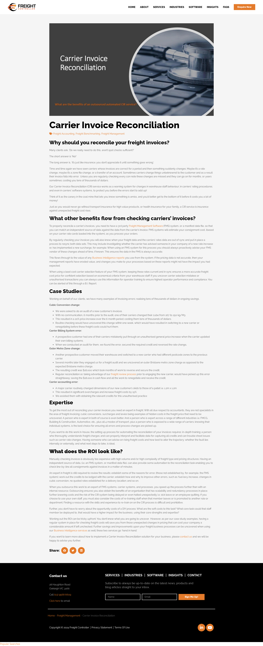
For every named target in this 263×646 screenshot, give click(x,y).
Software (195, 7)
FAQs (226, 7)
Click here (54, 600)
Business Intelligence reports (108, 257)
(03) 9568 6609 (62, 594)
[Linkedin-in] (201, 627)
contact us (186, 536)
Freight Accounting (63, 133)
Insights (212, 7)
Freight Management (112, 133)
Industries (177, 7)
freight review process (123, 374)
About (144, 7)
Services (159, 7)
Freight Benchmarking (88, 133)
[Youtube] (210, 627)
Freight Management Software (146, 226)
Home (131, 7)
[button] (64, 550)
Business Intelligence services (70, 530)
